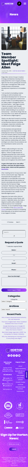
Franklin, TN (8, 378)
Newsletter (4, 169)
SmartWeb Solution (20, 379)
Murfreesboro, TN (8, 381)
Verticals (20, 384)
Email (14, 263)
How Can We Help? (14, 276)
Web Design (20, 375)
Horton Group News (19, 71)
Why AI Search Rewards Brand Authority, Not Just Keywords (14, 318)
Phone (14, 270)
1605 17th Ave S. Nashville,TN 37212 (7, 370)
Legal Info (14, 463)
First (14, 255)
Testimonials (20, 391)
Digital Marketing (20, 369)
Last (14, 260)
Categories (14, 299)
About (20, 366)
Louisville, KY (8, 386)
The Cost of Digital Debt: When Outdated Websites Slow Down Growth (14, 323)
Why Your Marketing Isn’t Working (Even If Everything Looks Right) (14, 337)
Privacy (16, 465)
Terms (11, 465)
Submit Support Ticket (14, 290)
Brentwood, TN (8, 384)
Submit (14, 449)
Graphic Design (20, 382)
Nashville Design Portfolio (20, 388)
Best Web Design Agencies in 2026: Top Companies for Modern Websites (14, 333)
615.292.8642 (8, 375)
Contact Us (8, 389)
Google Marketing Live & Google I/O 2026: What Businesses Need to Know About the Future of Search (14, 328)
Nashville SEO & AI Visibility (20, 372)
